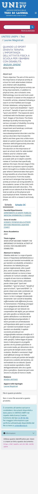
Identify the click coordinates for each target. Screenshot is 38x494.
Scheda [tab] (8, 204)
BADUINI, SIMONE (11, 64)
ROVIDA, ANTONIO (11, 379)
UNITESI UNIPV (9, 36)
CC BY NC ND (23, 418)
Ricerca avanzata (28, 30)
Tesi (23, 36)
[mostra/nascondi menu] (36, 13)
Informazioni (10, 433)
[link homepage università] (16, 13)
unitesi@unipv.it (20, 425)
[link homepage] (14, 5)
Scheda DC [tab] (20, 204)
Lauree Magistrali (13, 40)
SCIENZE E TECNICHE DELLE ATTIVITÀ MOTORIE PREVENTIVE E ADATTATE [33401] (17, 224)
